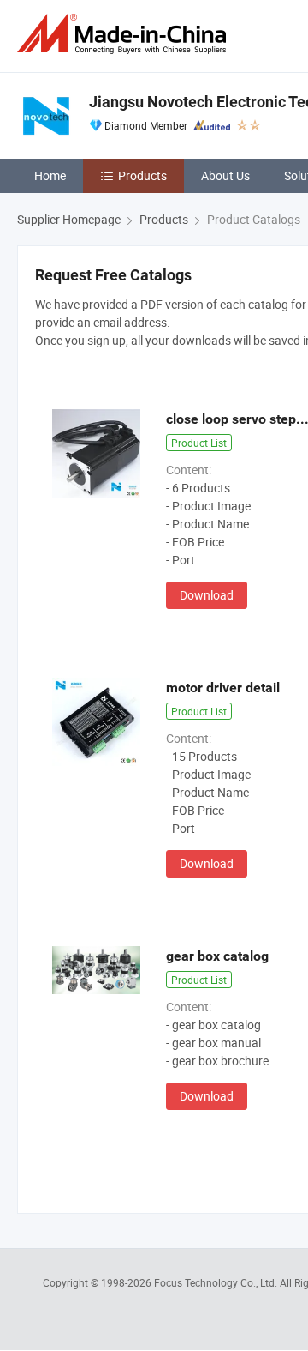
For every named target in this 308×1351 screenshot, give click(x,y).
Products (142, 175)
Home (50, 175)
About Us (225, 175)
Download (207, 595)
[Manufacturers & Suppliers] (125, 34)
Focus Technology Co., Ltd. (217, 1282)
